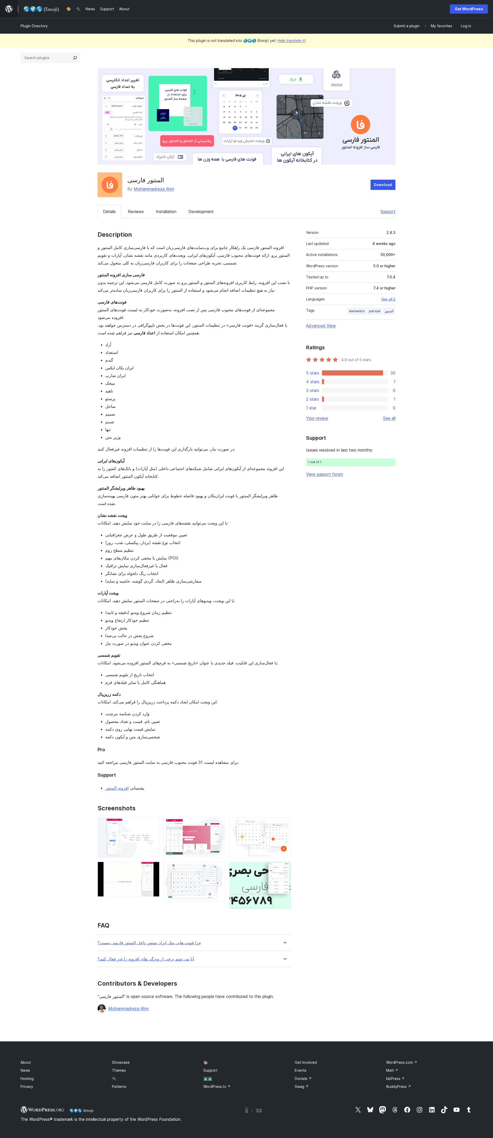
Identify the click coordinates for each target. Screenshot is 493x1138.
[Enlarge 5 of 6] (284, 824)
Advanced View (321, 325)
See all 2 (388, 299)
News (25, 1070)
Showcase (121, 1062)
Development (201, 211)
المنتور (389, 311)
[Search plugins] (75, 58)
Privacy (27, 1086)
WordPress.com (401, 1062)
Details (109, 211)
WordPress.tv (217, 1086)
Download (383, 184)
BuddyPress (398, 1086)
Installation (166, 211)
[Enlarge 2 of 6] (152, 868)
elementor (357, 311)
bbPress (395, 1078)
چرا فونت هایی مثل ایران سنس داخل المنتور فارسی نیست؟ (149, 942)
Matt (392, 1070)
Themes (119, 1070)
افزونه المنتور (117, 788)
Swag (302, 1086)
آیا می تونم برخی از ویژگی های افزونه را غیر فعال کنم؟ (146, 959)
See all (389, 418)
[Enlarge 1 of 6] (152, 824)
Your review (317, 418)
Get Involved (306, 1062)
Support (388, 211)
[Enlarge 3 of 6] (218, 824)
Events (300, 1070)
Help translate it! (292, 40)
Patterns (119, 1086)
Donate (303, 1078)
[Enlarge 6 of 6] (284, 868)
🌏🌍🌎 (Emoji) (81, 1110)
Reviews (136, 211)
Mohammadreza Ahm (154, 188)
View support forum (324, 474)
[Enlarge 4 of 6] (218, 868)
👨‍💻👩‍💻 (207, 1078)
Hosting (27, 1078)
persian (375, 311)
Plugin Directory (34, 26)
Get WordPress (469, 9)
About (26, 1062)
